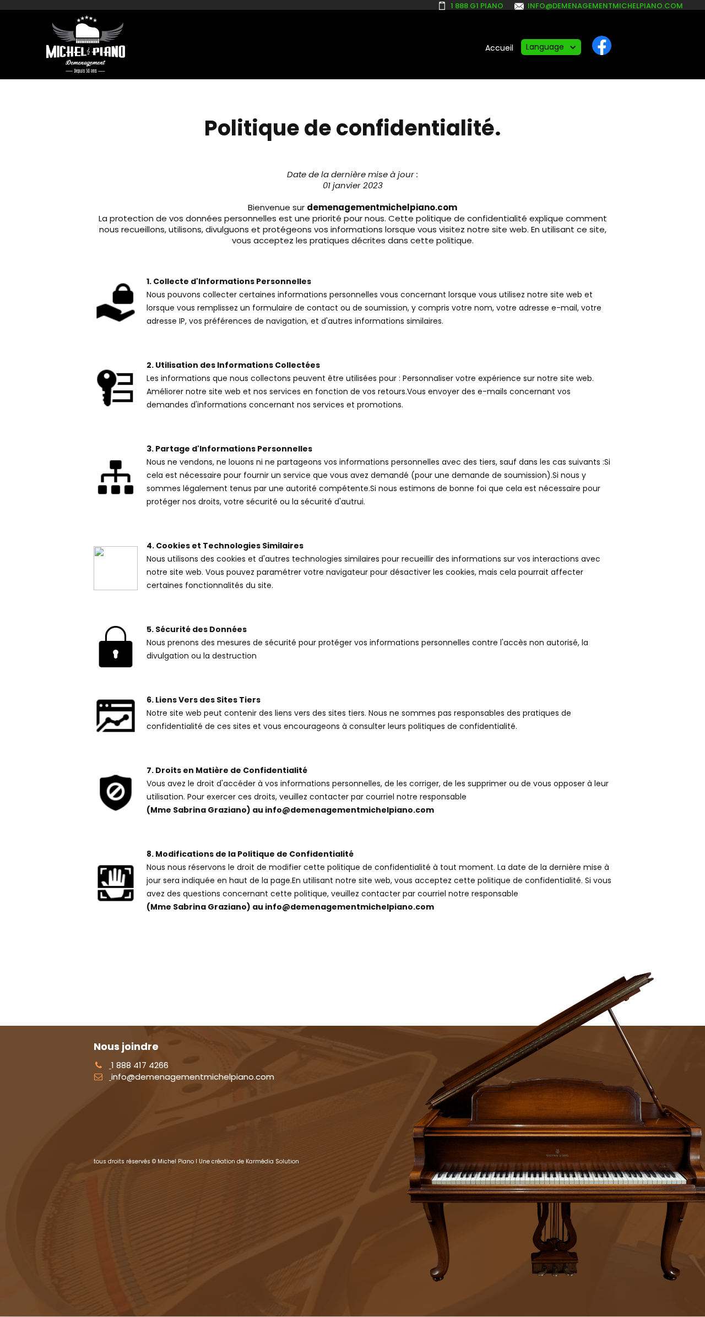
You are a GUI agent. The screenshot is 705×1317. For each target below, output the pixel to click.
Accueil (499, 47)
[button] (551, 47)
